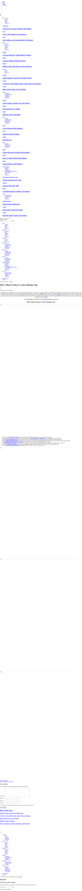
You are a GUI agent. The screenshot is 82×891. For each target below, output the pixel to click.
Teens (6, 21)
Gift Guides (7, 170)
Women (6, 18)
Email (1, 800)
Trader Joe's (7, 122)
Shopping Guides (6, 166)
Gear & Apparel (8, 94)
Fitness (4, 92)
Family (4, 69)
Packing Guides (8, 195)
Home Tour (7, 146)
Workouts (7, 93)
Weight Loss (7, 96)
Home (4, 142)
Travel (4, 194)
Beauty (4, 42)
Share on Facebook (9, 781)
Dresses (6, 847)
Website (1, 802)
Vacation (7, 197)
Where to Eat (7, 120)
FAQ (6, 835)
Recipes (6, 118)
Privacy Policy (5, 278)
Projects (6, 143)
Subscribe (5, 5)
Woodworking (8, 144)
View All (7, 23)
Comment (2, 795)
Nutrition (7, 95)
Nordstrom (7, 870)
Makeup (6, 46)
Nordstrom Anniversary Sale (11, 171)
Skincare (7, 44)
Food (4, 117)
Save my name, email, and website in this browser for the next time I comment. (17, 805)
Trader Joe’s (7, 254)
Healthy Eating (8, 119)
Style (4, 17)
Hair (6, 45)
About (4, 2)
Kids (6, 22)
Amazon (7, 167)
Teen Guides (7, 172)
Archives (7, 837)
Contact (4, 279)
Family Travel (8, 196)
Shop (4, 1)
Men (6, 19)
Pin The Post (2, 781)
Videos (4, 3)
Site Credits (20, 876)
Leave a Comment (3, 780)
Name (1, 798)
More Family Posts (6, 810)
